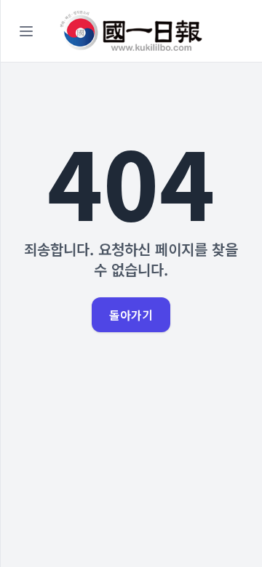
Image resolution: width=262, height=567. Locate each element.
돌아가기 (131, 314)
